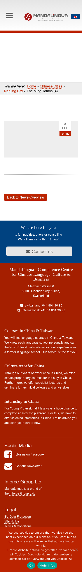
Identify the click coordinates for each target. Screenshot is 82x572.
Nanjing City (13, 90)
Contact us (41, 251)
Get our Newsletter (29, 466)
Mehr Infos (47, 565)
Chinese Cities (51, 86)
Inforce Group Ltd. (22, 493)
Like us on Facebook (30, 454)
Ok (31, 565)
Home (31, 86)
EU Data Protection (17, 516)
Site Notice (11, 521)
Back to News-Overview (25, 197)
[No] (76, 549)
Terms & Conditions (17, 526)
